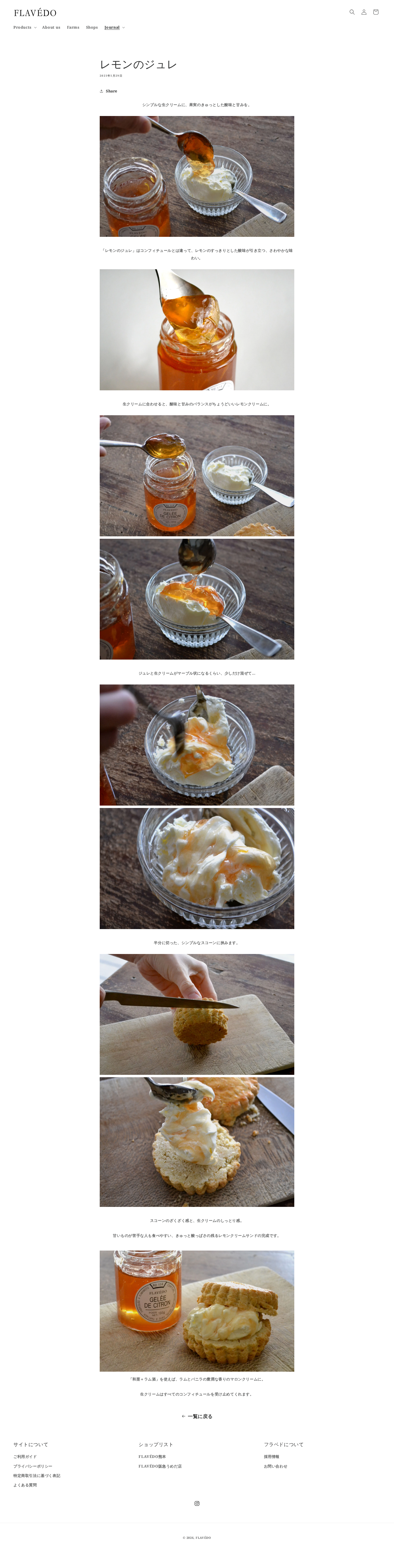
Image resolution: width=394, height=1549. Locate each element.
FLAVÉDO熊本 (152, 1456)
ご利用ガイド (25, 1456)
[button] (24, 27)
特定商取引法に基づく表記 (36, 1475)
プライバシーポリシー (33, 1466)
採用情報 (272, 1456)
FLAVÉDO (203, 1538)
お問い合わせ (276, 1466)
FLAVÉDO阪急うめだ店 (160, 1466)
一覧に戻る (200, 1416)
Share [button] (111, 90)
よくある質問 (25, 1484)
